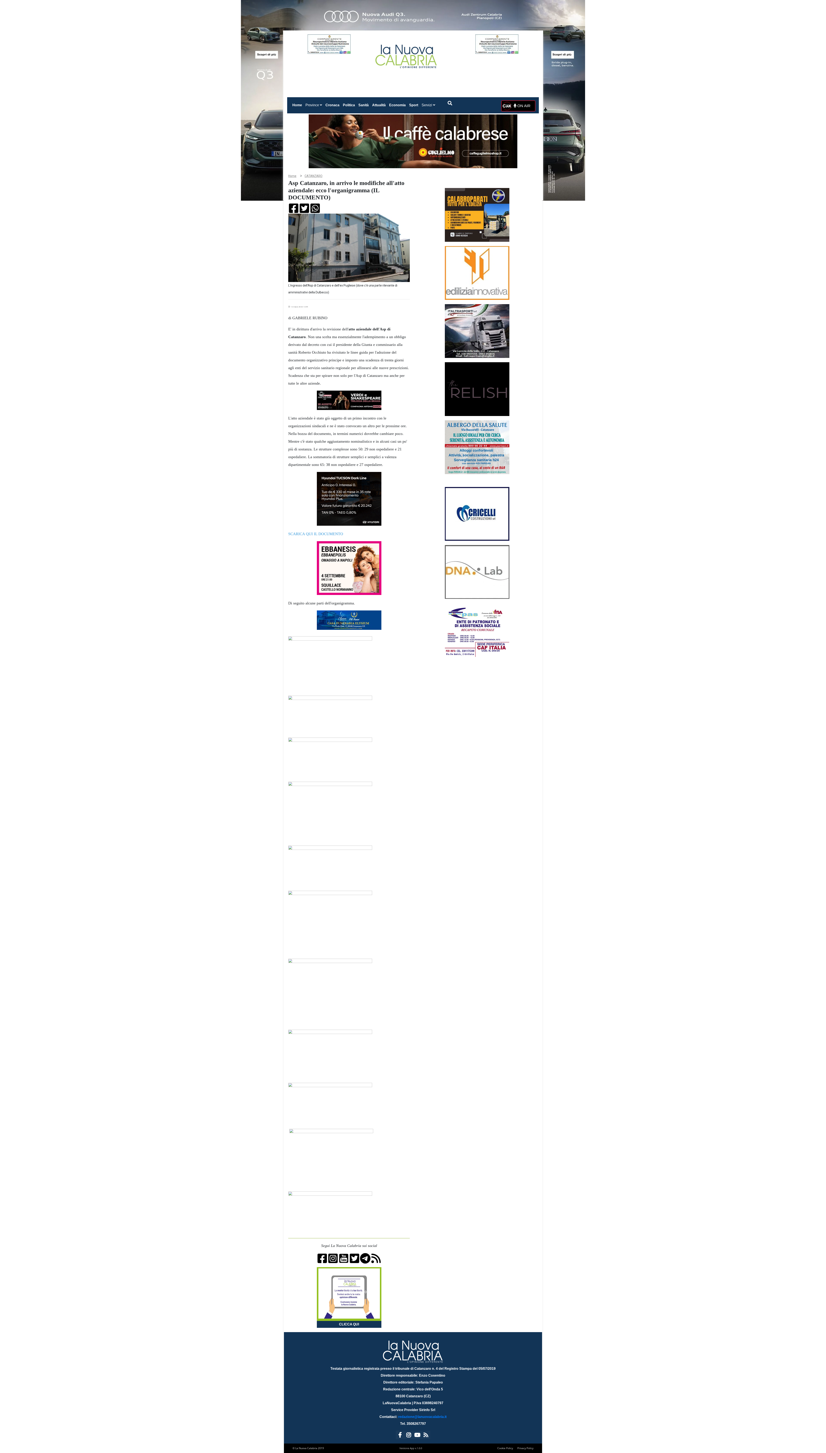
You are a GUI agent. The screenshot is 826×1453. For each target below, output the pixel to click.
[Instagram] (408, 1436)
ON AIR (523, 106)
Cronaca (332, 105)
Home (298, 105)
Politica (349, 105)
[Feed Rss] (426, 1436)
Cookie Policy (505, 1448)
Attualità (379, 105)
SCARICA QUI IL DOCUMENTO (315, 534)
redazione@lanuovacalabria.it (422, 1417)
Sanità (363, 105)
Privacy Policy (525, 1448)
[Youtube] (417, 1436)
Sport (413, 105)
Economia (397, 105)
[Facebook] (400, 1436)
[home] (406, 55)
